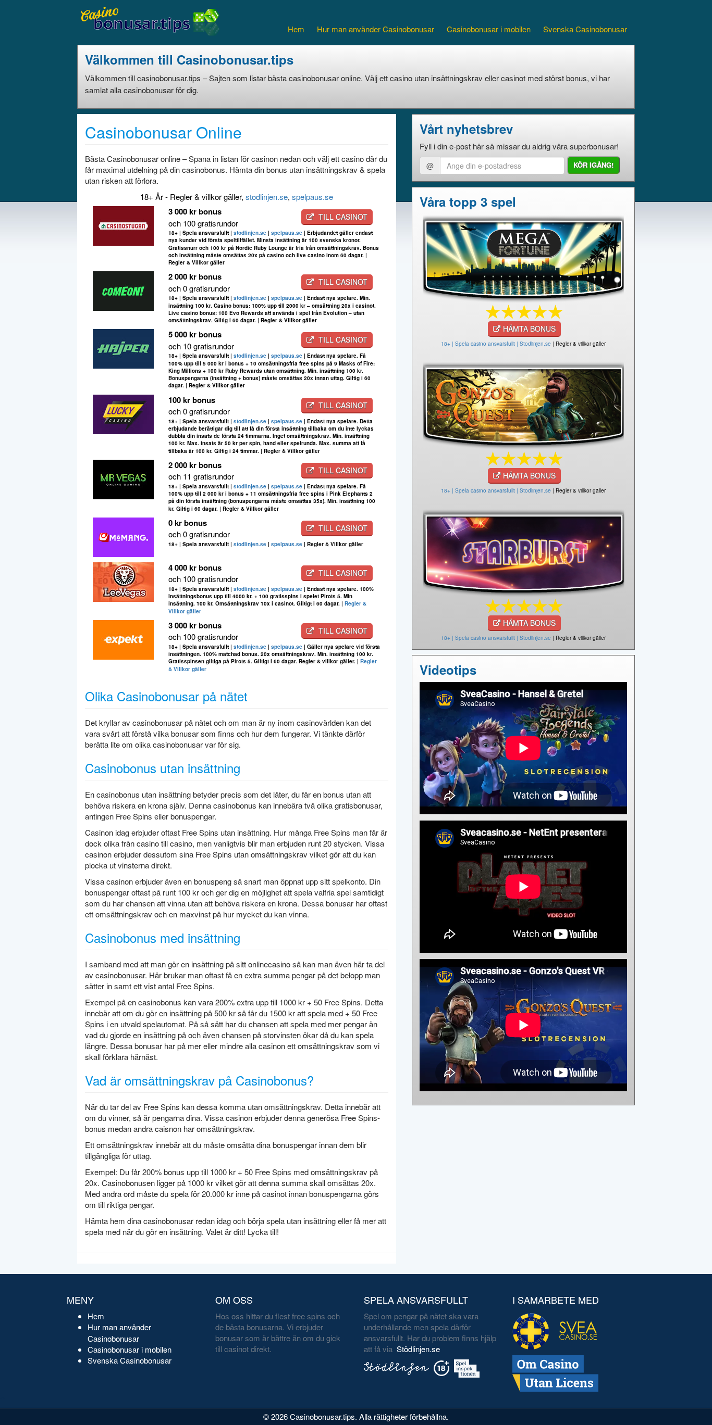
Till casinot (341, 216)
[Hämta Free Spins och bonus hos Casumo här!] (523, 551)
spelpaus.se (312, 196)
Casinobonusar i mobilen (489, 28)
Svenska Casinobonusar (585, 28)
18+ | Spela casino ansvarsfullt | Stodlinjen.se (496, 343)
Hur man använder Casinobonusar (375, 28)
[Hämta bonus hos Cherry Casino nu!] (523, 403)
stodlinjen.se (266, 196)
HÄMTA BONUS (529, 328)
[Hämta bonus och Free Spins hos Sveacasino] (523, 256)
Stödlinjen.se (418, 1348)
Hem (296, 28)
